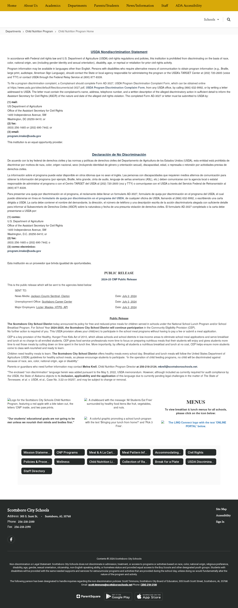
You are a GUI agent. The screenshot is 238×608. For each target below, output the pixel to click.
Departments (13, 31)
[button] (211, 19)
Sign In (220, 522)
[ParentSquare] (88, 596)
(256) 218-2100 (149, 584)
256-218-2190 (22, 527)
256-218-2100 (26, 522)
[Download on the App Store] (149, 596)
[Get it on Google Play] (118, 596)
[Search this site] (229, 19)
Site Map (221, 509)
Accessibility (223, 515)
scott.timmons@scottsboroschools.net (110, 584)
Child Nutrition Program (39, 31)
